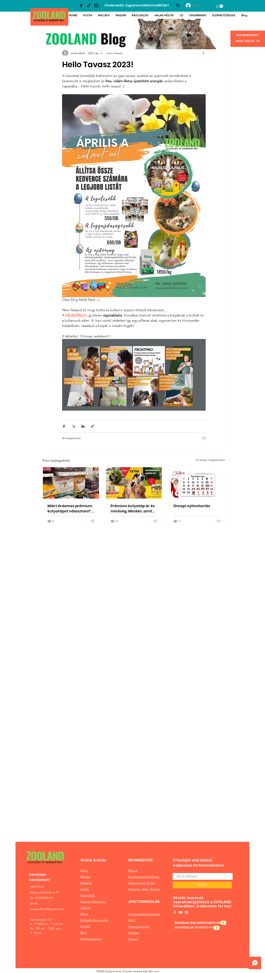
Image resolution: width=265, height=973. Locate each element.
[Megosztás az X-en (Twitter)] (73, 426)
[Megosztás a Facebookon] (64, 426)
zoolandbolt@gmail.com (47, 909)
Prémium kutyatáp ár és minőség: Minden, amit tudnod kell (133, 508)
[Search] (177, 5)
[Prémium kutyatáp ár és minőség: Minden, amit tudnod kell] (134, 483)
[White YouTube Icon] (180, 912)
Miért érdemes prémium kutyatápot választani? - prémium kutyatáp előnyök (70, 508)
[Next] (223, 923)
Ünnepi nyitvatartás (191, 505)
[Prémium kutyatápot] (71, 483)
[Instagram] (96, 5)
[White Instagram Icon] (186, 912)
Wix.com (154, 971)
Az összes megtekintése (210, 460)
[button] (219, 6)
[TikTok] (88, 5)
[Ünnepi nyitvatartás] (197, 483)
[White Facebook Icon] (175, 912)
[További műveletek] (203, 53)
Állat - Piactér (151, 889)
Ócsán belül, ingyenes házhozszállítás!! (136, 5)
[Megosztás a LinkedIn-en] (83, 426)
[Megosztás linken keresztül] (92, 426)
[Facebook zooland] (81, 5)
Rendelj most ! (247, 35)
